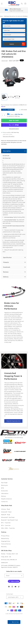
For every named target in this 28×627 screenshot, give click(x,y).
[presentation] (7, 78)
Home (1, 16)
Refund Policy (5, 538)
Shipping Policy (5, 541)
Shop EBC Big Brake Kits (13, 421)
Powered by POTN (18, 613)
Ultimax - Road (5, 509)
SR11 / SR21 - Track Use (8, 528)
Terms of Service (6, 544)
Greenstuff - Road (6, 512)
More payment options (14, 128)
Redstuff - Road (5, 514)
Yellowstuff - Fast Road (7, 517)
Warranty (4, 546)
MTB (2, 488)
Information (4, 493)
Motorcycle (4, 485)
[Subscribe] (21, 576)
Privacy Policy (5, 536)
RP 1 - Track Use (5, 523)
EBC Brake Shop (12, 613)
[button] (2, 3)
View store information (8, 136)
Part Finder (4, 482)
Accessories (4, 491)
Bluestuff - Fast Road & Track (9, 520)
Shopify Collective (6, 499)
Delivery (3, 496)
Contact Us (4, 501)
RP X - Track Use (5, 525)
